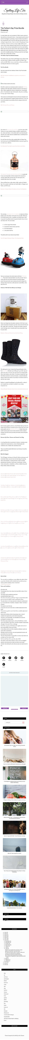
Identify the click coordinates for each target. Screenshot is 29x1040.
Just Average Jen (12, 510)
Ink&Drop (25, 87)
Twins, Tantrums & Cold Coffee (14, 485)
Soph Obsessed (17, 511)
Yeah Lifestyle (20, 557)
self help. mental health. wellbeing (11, 1018)
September (7, 944)
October (7, 943)
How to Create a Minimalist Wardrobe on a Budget (14, 764)
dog (4, 988)
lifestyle (5, 1010)
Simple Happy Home (12, 557)
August (7, 946)
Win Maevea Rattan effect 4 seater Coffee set (14, 952)
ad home (6, 976)
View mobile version (14, 709)
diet (5, 986)
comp (5, 984)
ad (4, 975)
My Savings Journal (19, 536)
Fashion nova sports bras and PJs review (13, 949)
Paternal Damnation (15, 571)
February (7, 959)
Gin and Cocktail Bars (10, 534)
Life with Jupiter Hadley (10, 475)
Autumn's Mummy (17, 572)
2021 (5, 938)
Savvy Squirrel (4, 533)
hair (5, 1003)
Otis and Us (16, 498)
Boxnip (6, 487)
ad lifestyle (6, 978)
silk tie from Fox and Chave (12, 129)
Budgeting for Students (5, 571)
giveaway (6, 1001)
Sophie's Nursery (13, 521)
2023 (5, 936)
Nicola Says (3, 536)
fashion (5, 990)
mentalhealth (7, 1016)
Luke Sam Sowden (4, 546)
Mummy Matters (4, 496)
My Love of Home (4, 547)
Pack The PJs (20, 496)
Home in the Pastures (5, 521)
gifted (5, 999)
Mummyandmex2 (21, 521)
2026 (5, 932)
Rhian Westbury (19, 546)
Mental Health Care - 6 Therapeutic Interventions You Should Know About (14, 818)
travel (5, 1020)
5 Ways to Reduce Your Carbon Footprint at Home (14, 800)
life (4, 1009)
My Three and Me (18, 533)
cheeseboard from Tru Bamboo (12, 214)
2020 (5, 939)
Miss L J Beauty (11, 487)
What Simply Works (9, 572)
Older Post (24, 708)
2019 (5, 962)
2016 (5, 964)
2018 (5, 963)
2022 (5, 937)
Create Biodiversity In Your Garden (14, 907)
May (6, 958)
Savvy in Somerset (10, 536)
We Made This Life (10, 473)
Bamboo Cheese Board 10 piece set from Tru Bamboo (13, 189)
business (6, 982)
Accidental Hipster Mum (11, 477)
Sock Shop (5, 370)
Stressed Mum (12, 547)
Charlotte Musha (4, 557)
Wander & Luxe (12, 546)
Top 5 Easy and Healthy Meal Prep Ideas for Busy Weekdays (14, 871)
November (7, 942)
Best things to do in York (21, 534)
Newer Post (5, 708)
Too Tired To (18, 475)
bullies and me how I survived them (12, 951)
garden (5, 997)
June (6, 948)
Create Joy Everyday (10, 559)
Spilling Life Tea (14, 10)
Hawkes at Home (10, 533)
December (7, 941)
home (5, 1005)
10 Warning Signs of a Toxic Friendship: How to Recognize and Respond (14, 890)
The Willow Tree (4, 485)
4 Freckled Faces (18, 473)
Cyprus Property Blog (20, 559)
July (6, 947)
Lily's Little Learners (21, 510)
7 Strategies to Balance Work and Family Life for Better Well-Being (14, 782)
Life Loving (3, 473)
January (7, 960)
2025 (5, 933)
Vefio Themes (21, 1035)
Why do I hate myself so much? (14, 853)
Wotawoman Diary (4, 561)
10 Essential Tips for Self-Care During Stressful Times (14, 746)
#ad (4, 973)
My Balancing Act (4, 510)
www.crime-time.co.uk (14, 429)
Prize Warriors (23, 487)
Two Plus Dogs (13, 523)
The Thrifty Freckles (20, 547)
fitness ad (6, 994)
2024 (5, 934)
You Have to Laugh (9, 511)
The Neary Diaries (24, 511)
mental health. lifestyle (9, 1014)
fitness (5, 992)
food (5, 995)
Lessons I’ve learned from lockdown (12, 953)
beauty (5, 980)
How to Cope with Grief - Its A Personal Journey (14, 835)
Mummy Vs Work (20, 523)
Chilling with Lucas (12, 496)
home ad (6, 1007)
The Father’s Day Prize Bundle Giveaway (13, 954)
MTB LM (17, 487)
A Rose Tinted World (9, 498)
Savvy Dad (25, 546)
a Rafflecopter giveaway (5, 584)
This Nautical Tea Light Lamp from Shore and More (11, 174)
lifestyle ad (6, 1012)
